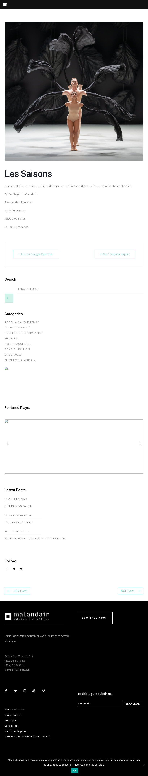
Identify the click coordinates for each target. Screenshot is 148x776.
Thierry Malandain (20, 360)
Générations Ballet (18, 506)
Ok (75, 770)
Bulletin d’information (24, 332)
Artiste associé (18, 327)
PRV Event (21, 591)
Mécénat (12, 338)
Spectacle (13, 354)
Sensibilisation (17, 349)
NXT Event (127, 591)
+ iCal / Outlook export (115, 254)
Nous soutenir (14, 715)
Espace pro (12, 725)
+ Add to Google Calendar (35, 254)
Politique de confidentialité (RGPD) (28, 736)
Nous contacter (15, 709)
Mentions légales (15, 731)
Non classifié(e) (18, 343)
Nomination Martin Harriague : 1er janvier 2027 (35, 538)
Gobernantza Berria (18, 522)
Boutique (10, 720)
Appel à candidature (22, 322)
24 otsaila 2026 (17, 531)
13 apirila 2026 (16, 499)
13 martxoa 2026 (18, 515)
